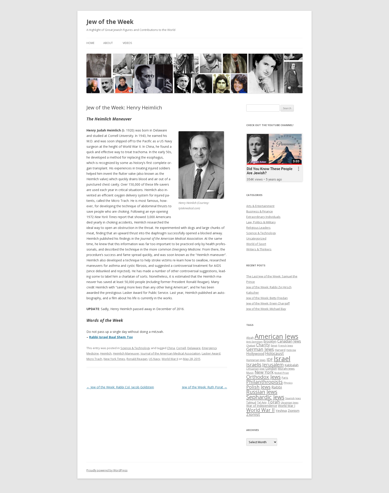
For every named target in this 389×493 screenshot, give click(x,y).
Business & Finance (259, 211)
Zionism (293, 410)
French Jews (285, 345)
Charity (263, 345)
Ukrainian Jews (289, 402)
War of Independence (261, 405)
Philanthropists (264, 381)
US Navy (154, 359)
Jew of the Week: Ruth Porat (204, 387)
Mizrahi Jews (286, 368)
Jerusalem (273, 364)
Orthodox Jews (263, 376)
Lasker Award (211, 353)
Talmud (251, 402)
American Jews (276, 336)
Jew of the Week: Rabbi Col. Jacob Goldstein (120, 387)
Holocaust (274, 353)
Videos (127, 43)
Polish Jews (258, 387)
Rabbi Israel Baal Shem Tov (111, 337)
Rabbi (276, 387)
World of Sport (256, 244)
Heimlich (106, 353)
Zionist (253, 414)
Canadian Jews (289, 341)
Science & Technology (135, 348)
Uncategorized (256, 238)
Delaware (194, 348)
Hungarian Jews (256, 360)
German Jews (260, 349)
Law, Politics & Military (261, 222)
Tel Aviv (262, 402)
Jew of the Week (109, 22)
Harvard (280, 350)
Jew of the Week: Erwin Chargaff (268, 303)
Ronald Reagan (137, 359)
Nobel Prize (281, 372)
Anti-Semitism (254, 341)
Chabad (250, 345)
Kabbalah (292, 365)
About (108, 43)
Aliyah (250, 337)
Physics (288, 382)
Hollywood (255, 353)
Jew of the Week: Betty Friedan (267, 298)
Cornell (181, 348)
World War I (286, 405)
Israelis (253, 364)
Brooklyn (270, 341)
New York (264, 372)
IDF (270, 359)
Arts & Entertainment (260, 206)
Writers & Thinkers (258, 249)
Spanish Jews (293, 398)
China (171, 348)
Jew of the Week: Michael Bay (266, 309)
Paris (285, 377)
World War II (170, 359)
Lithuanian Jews (255, 368)
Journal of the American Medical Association (170, 353)
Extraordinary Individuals (263, 217)
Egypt (274, 345)
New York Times (114, 359)
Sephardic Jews (265, 397)
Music (250, 372)
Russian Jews (261, 391)
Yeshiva (281, 410)
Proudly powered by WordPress (106, 470)
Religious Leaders (258, 228)
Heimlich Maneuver (126, 353)
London (271, 368)
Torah (273, 402)
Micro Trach (94, 359)
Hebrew (291, 350)
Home (90, 43)
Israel (282, 358)
